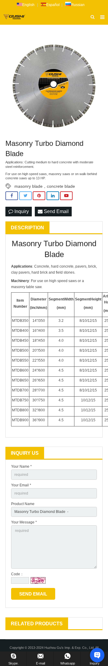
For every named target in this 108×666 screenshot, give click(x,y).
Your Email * (21, 485)
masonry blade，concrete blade (44, 186)
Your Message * (24, 522)
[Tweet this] (25, 195)
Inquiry (21, 211)
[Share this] (11, 195)
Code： (17, 574)
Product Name (22, 504)
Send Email (56, 211)
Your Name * (21, 466)
